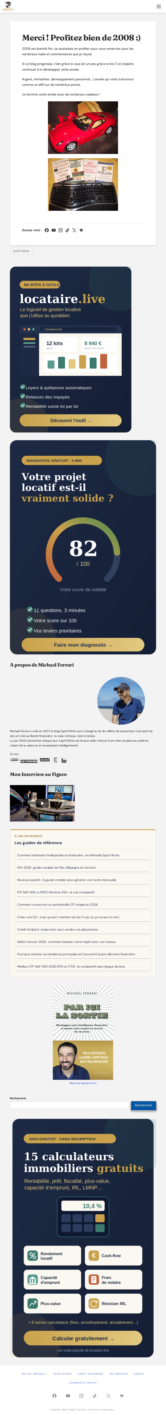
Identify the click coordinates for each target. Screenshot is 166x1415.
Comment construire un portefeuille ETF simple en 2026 (57, 905)
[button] (159, 6)
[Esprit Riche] (8, 6)
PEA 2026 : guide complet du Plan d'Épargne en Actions (56, 868)
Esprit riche (21, 251)
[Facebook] (47, 230)
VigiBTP (139, 1374)
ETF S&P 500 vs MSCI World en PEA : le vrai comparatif (56, 892)
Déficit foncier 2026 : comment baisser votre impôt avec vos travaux (66, 942)
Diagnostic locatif (83, 1382)
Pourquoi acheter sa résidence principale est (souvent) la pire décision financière (76, 954)
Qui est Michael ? (34, 1374)
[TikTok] (67, 230)
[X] (74, 230)
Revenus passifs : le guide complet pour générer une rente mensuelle (66, 880)
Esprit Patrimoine (90, 1374)
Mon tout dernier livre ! (83, 1083)
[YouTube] (54, 230)
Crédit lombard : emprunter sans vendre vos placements (57, 929)
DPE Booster (119, 1374)
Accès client (62, 1374)
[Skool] (81, 230)
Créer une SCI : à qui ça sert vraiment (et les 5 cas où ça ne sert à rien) (68, 917)
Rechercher (18, 1098)
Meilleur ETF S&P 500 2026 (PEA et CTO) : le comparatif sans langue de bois (71, 967)
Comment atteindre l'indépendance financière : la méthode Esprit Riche (68, 855)
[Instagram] (61, 230)
